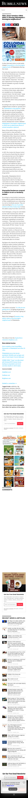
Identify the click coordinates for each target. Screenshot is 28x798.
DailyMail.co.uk (6, 372)
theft (16, 399)
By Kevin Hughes (16, 638)
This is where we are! (13, 679)
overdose (10, 396)
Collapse (4, 390)
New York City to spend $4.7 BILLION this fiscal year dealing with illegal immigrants (17, 750)
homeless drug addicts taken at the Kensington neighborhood (12, 318)
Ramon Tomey (12, 22)
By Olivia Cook (16, 766)
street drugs (10, 399)
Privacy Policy (10, 785)
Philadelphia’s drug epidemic (12, 108)
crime (9, 390)
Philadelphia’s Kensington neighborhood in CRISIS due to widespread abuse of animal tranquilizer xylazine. (14, 125)
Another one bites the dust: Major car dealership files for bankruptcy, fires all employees (16, 630)
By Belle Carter (16, 625)
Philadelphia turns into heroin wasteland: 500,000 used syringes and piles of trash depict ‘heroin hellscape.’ (13, 355)
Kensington (5, 394)
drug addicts (21, 390)
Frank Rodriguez (14, 392)
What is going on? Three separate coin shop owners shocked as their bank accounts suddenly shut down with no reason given (16, 700)
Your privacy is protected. (8, 428)
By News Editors (16, 676)
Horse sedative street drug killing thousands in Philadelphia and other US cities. (13, 348)
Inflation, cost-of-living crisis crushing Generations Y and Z (15, 636)
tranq (19, 399)
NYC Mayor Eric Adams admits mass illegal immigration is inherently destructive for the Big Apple (16, 622)
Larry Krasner (13, 394)
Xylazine (4, 401)
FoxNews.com (6, 375)
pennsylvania (17, 396)
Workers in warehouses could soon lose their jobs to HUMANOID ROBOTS (16, 661)
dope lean (14, 390)
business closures (15, 388)
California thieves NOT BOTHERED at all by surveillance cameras (17, 764)
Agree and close (12, 789)
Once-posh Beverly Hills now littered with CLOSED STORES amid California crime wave (16, 757)
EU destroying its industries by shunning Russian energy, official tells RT (16, 743)
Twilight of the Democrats (14, 674)
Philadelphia (5, 398)
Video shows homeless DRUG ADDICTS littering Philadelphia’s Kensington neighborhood (15, 668)
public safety (13, 398)
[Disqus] (14, 511)
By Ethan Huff (15, 649)
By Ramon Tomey (16, 671)
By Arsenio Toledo (16, 656)
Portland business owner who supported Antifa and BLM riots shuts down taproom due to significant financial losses (15, 691)
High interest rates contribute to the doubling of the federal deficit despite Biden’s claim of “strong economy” (17, 709)
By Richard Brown (16, 632)
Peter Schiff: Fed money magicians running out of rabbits (16, 736)
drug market (5, 392)
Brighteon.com (6, 378)
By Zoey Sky (15, 664)
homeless (23, 392)
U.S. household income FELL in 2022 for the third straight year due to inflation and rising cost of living (16, 653)
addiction (14, 386)
